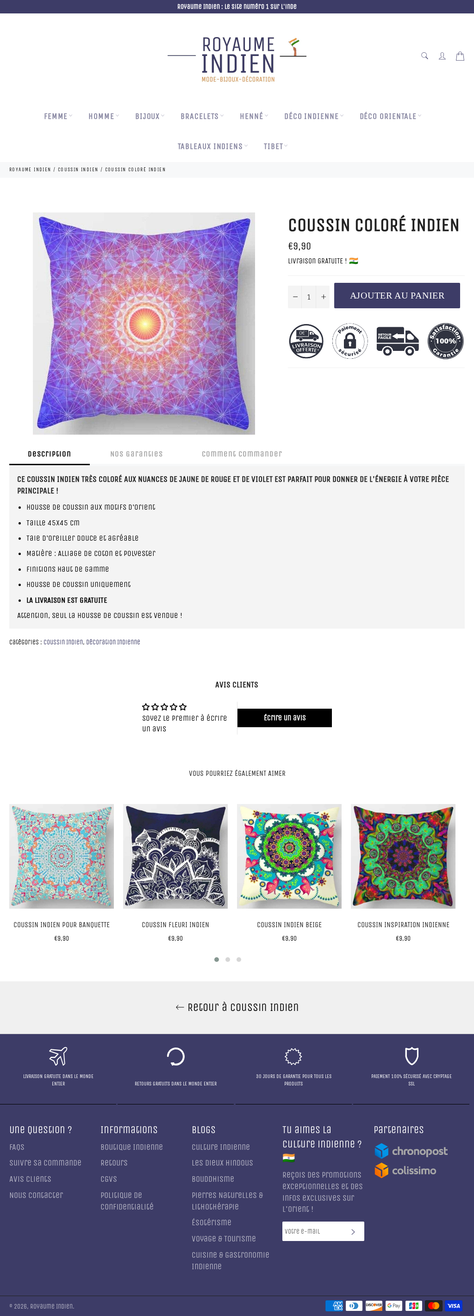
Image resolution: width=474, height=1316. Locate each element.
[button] (216, 959)
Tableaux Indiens (210, 146)
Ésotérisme (211, 1223)
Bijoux (147, 116)
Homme (101, 116)
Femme (56, 116)
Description (49, 454)
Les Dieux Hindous (222, 1163)
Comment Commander (242, 454)
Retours (114, 1163)
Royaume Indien (51, 1306)
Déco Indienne (311, 116)
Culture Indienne (221, 1147)
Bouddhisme (213, 1179)
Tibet (273, 146)
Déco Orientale (388, 116)
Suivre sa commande (45, 1163)
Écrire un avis (285, 717)
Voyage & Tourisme (224, 1239)
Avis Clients (30, 1179)
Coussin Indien (63, 642)
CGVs (108, 1179)
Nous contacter (36, 1195)
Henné (251, 116)
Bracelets (200, 116)
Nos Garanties (136, 454)
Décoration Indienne (113, 642)
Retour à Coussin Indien (242, 1007)
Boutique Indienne (131, 1147)
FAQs (17, 1147)
